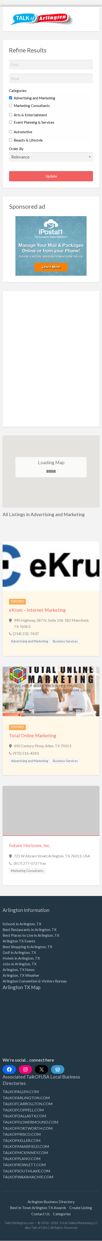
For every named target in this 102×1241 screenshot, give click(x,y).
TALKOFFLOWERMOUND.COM (30, 1122)
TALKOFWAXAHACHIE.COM (28, 1177)
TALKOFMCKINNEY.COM (25, 1152)
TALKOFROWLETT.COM (24, 1164)
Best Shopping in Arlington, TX (27, 946)
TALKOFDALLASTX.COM (24, 1116)
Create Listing (80, 1207)
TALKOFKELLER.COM (22, 1140)
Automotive (22, 132)
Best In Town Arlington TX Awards (38, 1207)
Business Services (65, 641)
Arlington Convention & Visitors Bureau (35, 981)
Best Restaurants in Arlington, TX (29, 929)
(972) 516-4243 (26, 753)
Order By (16, 149)
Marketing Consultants (31, 105)
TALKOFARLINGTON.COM (26, 1097)
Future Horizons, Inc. (29, 845)
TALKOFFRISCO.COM (22, 1134)
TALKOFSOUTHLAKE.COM (26, 1171)
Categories (18, 90)
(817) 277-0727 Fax (29, 863)
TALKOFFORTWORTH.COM (28, 1128)
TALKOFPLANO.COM (22, 1158)
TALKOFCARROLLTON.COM (28, 1103)
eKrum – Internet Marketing (37, 610)
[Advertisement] (51, 362)
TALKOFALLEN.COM (21, 1091)
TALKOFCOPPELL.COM (23, 1110)
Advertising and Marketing (34, 98)
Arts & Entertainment (30, 115)
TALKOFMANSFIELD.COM (26, 1146)
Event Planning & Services (33, 122)
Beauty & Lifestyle (28, 140)
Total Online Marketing (32, 735)
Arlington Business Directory (51, 1201)
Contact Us (40, 1213)
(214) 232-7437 (26, 633)
